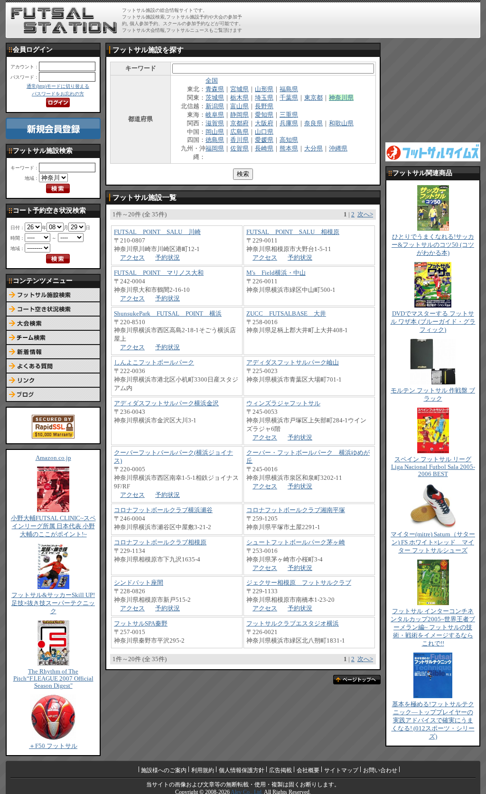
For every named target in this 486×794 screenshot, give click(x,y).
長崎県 (264, 148)
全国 (212, 80)
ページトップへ (357, 679)
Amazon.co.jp (53, 458)
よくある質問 (53, 366)
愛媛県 (264, 140)
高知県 (289, 140)
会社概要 (308, 770)
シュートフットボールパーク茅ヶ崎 (295, 542)
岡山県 (215, 132)
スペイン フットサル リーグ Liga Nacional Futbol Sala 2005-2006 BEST (433, 466)
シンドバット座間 (138, 582)
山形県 (264, 89)
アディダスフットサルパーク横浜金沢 (166, 403)
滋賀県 (215, 123)
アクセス (132, 257)
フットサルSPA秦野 (141, 623)
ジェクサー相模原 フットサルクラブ (298, 582)
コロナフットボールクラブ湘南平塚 (295, 510)
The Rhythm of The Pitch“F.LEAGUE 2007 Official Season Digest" (53, 678)
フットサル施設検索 (53, 295)
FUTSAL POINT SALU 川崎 (157, 232)
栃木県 (239, 97)
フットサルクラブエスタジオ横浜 (292, 623)
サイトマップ (341, 770)
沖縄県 (338, 148)
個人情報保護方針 (241, 770)
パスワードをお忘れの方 (58, 93)
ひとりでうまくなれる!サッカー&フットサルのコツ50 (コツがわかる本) (433, 245)
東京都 (313, 97)
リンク (53, 381)
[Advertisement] (367, 20)
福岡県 (215, 148)
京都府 (239, 123)
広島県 (239, 132)
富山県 (239, 106)
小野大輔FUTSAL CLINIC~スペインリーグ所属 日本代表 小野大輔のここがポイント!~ (53, 526)
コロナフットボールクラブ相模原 (160, 542)
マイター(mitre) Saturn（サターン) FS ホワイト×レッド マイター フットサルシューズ (433, 542)
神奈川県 (341, 97)
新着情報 (53, 352)
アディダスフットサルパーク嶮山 (292, 362)
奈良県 (313, 123)
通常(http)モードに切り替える (58, 86)
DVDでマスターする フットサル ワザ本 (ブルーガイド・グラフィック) (433, 321)
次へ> (365, 214)
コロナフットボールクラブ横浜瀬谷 (163, 510)
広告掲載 (280, 770)
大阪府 (264, 123)
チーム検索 (53, 338)
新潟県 (215, 106)
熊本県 (289, 148)
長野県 (264, 106)
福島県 (289, 89)
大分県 (313, 148)
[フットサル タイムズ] (432, 151)
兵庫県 (289, 123)
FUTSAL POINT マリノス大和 (159, 273)
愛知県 (264, 115)
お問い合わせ (380, 770)
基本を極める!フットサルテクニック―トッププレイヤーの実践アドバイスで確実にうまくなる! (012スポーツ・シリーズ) (433, 720)
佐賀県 (239, 148)
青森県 (215, 89)
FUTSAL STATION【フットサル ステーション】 (63, 20)
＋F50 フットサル (53, 746)
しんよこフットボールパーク (154, 362)
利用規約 (202, 770)
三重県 (289, 115)
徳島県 (215, 140)
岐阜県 (215, 115)
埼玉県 (264, 97)
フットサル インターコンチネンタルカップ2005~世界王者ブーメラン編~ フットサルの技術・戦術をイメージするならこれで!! (433, 627)
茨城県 (215, 97)
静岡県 (239, 115)
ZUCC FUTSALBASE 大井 (286, 313)
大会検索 (53, 324)
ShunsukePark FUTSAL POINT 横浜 (168, 313)
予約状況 (167, 257)
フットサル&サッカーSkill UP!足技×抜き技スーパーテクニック (53, 603)
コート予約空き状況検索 (53, 309)
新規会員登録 (53, 128)
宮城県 (239, 89)
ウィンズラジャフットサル (283, 403)
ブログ (53, 395)
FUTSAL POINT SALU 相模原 (292, 232)
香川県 (239, 140)
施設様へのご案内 (164, 770)
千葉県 (289, 97)
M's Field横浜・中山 (276, 273)
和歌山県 (341, 123)
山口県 (264, 132)
